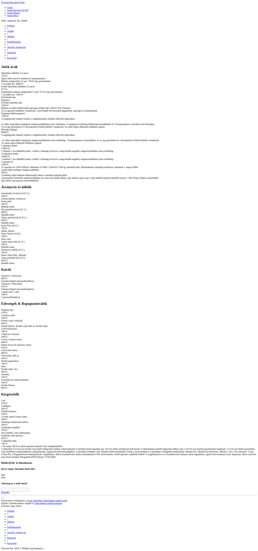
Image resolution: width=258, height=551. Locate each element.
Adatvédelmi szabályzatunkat (48, 503)
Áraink (10, 31)
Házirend (11, 52)
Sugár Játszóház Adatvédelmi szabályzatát (47, 500)
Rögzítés (5, 492)
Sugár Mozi (12, 15)
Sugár (10, 7)
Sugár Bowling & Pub (17, 10)
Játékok (10, 36)
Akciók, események (16, 47)
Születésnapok (14, 42)
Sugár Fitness (13, 13)
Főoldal (10, 25)
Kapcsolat (12, 58)
